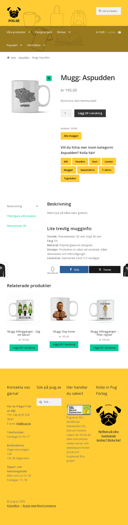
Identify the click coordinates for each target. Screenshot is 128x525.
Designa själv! (43, 32)
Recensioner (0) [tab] (16, 226)
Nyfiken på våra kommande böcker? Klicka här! (109, 436)
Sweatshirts (87, 170)
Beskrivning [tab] (14, 206)
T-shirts (106, 170)
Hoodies (80, 161)
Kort (95, 161)
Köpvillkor (13, 506)
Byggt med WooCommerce (39, 506)
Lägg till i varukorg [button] (24, 347)
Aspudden (24, 57)
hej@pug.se (23, 423)
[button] (49, 78)
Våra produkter (16, 32)
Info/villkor (34, 45)
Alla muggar (71, 135)
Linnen (109, 161)
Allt (66, 161)
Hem (13, 57)
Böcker (61, 32)
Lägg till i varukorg (90, 113)
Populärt (12, 45)
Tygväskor (70, 178)
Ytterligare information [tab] (21, 216)
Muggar (68, 170)
